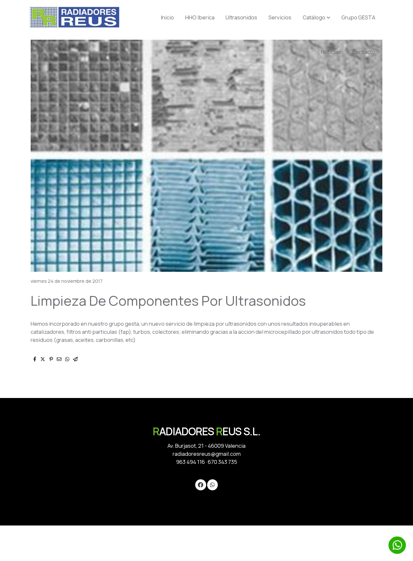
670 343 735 (222, 461)
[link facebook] (200, 484)
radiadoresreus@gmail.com (207, 453)
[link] (74, 17)
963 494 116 (190, 461)
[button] (316, 17)
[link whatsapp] (212, 484)
